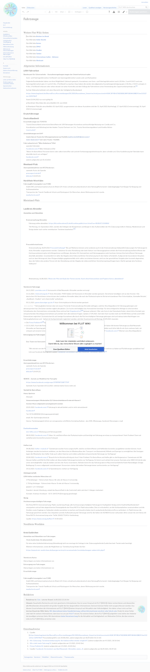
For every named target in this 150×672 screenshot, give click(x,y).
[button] (62, 349)
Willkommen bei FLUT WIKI (75, 323)
